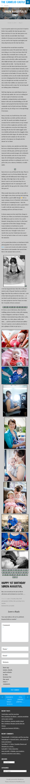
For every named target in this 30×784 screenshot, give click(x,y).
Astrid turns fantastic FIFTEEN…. (11, 728)
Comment (6, 626)
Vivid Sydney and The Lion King (10, 714)
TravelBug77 (5, 744)
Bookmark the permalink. (8, 605)
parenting (18, 601)
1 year (8, 598)
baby (17, 598)
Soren (22, 601)
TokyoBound (5, 739)
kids (14, 601)
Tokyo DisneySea (13, 749)
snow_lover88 (5, 751)
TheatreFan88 (5, 737)
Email (5, 656)
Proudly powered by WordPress (15, 779)
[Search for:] (11, 5)
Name (5, 649)
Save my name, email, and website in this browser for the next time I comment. (7, 675)
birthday (11, 601)
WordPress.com (20, 781)
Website (6, 662)
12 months (13, 598)
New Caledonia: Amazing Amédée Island (13, 721)
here (3, 247)
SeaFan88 (4, 749)
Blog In (20, 23)
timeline (4, 603)
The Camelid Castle (13, 2)
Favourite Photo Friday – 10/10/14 (9, 700)
